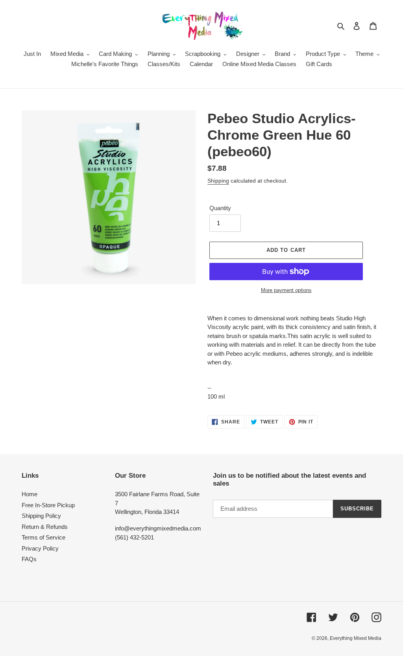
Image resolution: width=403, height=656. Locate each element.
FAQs (29, 559)
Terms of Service (43, 537)
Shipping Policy (41, 515)
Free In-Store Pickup (48, 505)
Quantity (220, 208)
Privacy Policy (40, 548)
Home (29, 494)
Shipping (218, 180)
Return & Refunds (45, 526)
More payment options (286, 290)
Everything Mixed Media (355, 638)
